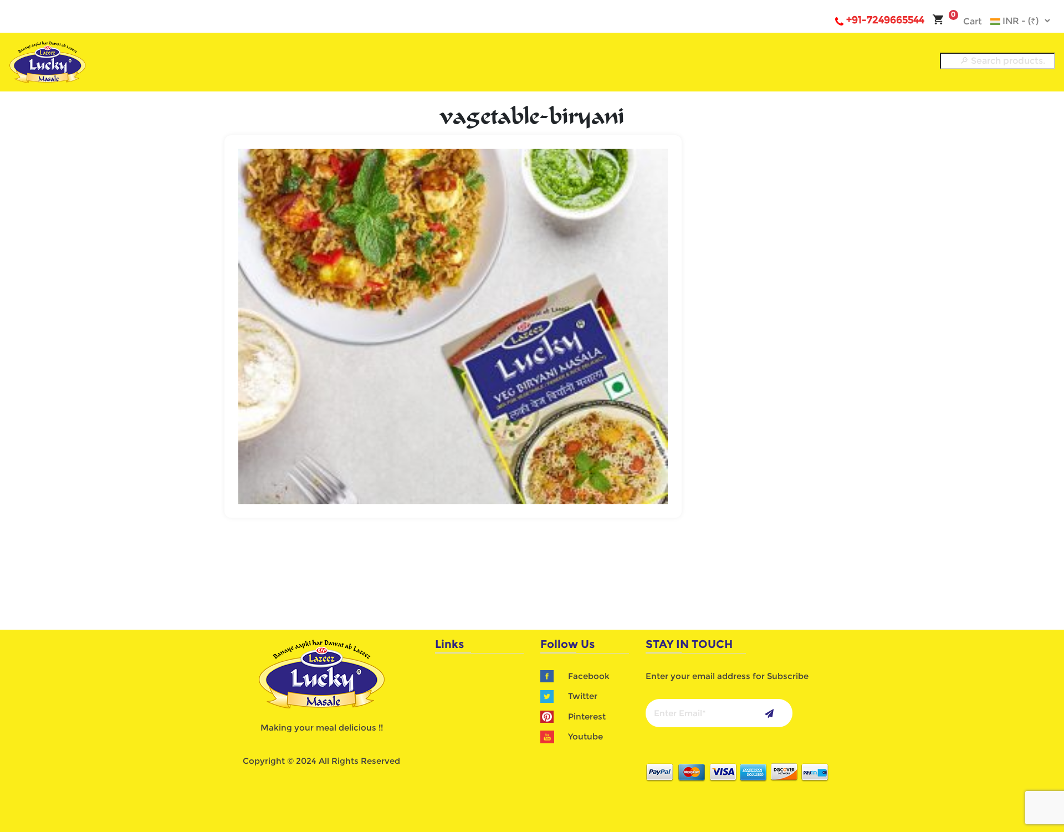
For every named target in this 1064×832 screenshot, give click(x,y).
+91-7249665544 (885, 20)
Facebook (589, 676)
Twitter (582, 696)
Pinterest (587, 716)
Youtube (585, 736)
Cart (966, 21)
